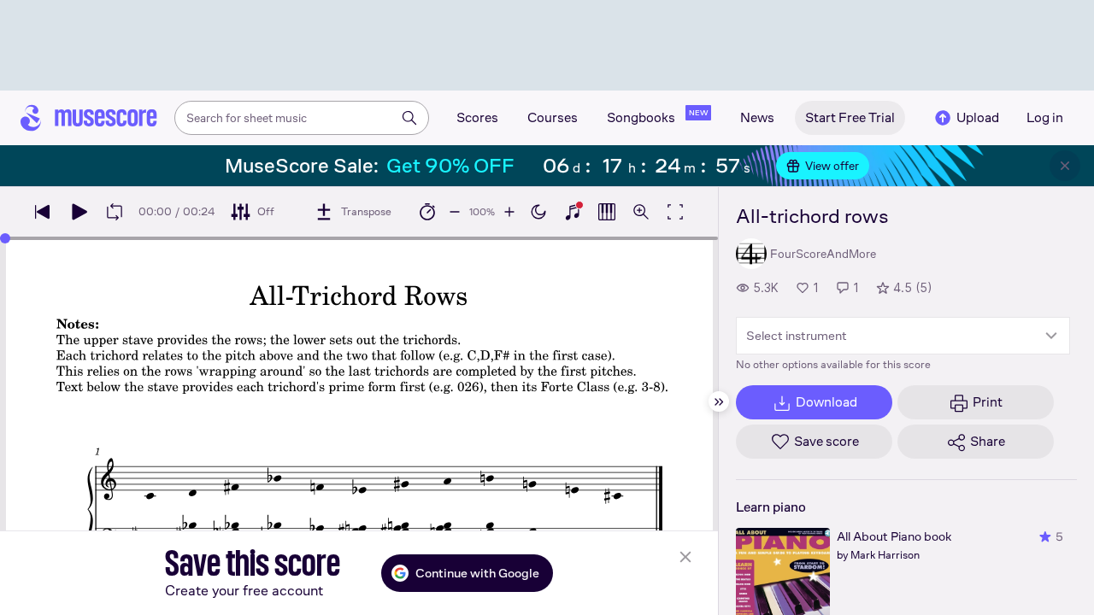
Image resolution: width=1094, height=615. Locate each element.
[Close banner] (1065, 165)
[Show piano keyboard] (573, 212)
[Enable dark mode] (538, 212)
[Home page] (89, 118)
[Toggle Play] (78, 212)
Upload (977, 117)
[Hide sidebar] (719, 401)
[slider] (5, 238)
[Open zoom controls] (641, 212)
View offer (832, 166)
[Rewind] (43, 212)
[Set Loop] (114, 212)
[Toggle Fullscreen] (675, 212)
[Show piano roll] (607, 212)
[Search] (409, 118)
